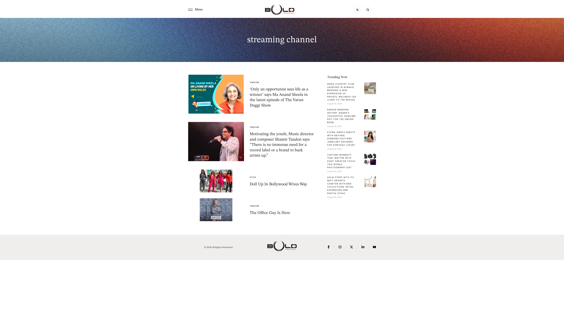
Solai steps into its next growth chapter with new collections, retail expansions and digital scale (340, 185)
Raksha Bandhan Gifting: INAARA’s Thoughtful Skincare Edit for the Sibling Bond (341, 116)
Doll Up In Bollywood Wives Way (278, 184)
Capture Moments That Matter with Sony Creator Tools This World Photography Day (341, 161)
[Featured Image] (216, 94)
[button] (195, 9)
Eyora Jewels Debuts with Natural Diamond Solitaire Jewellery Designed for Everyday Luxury (341, 138)
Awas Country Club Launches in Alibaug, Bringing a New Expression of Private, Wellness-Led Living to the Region (341, 91)
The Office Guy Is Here (270, 213)
